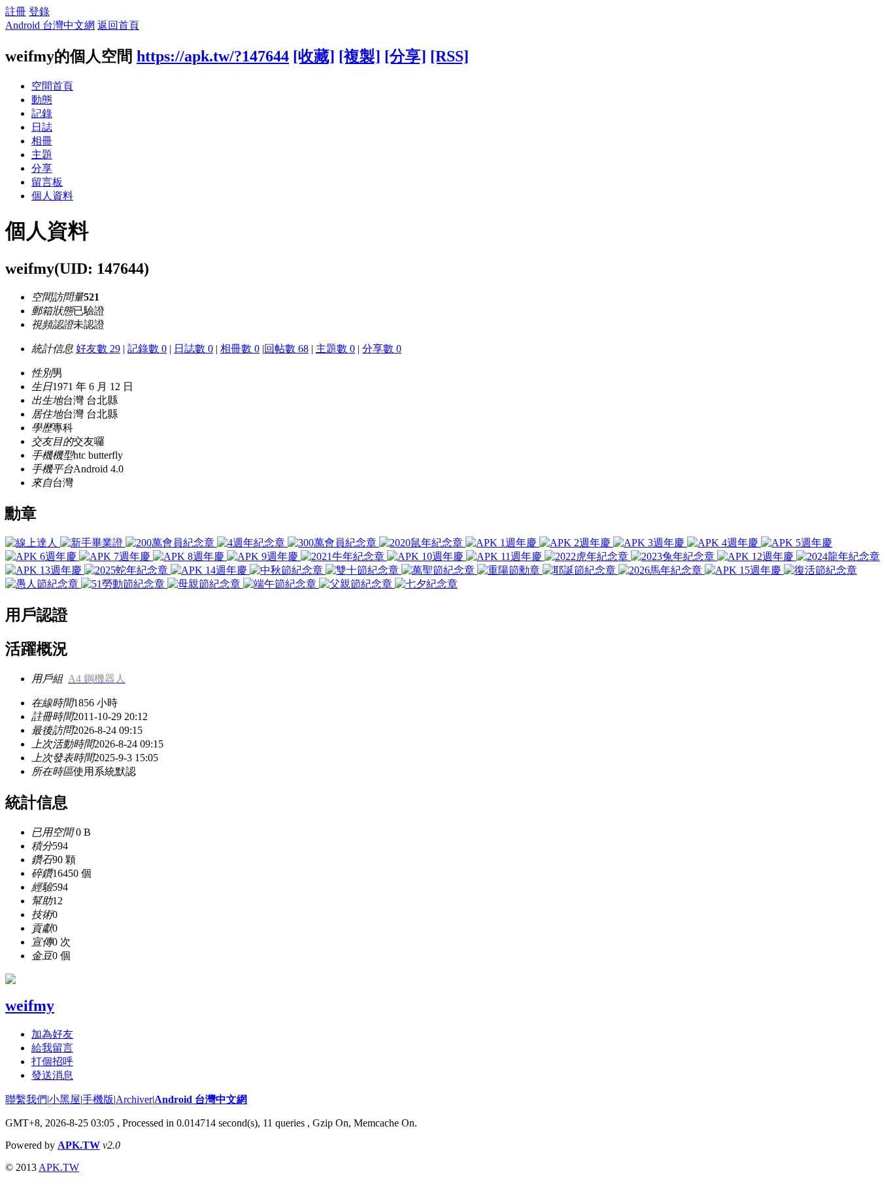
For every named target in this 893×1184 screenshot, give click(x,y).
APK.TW (79, 1145)
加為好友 (52, 1034)
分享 (41, 168)
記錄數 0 (147, 348)
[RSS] (449, 56)
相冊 (41, 140)
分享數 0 (381, 348)
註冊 (15, 11)
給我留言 (52, 1047)
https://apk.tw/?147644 (213, 56)
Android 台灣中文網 (50, 25)
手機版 (98, 1099)
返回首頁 (118, 25)
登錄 (39, 11)
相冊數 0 (240, 348)
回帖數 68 (286, 348)
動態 (41, 99)
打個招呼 (52, 1061)
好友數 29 (98, 348)
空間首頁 (52, 85)
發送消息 (52, 1075)
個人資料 (52, 195)
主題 (41, 154)
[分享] (405, 56)
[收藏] (314, 56)
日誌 (41, 127)
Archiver (134, 1099)
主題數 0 (335, 348)
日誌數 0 (193, 348)
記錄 (41, 113)
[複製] (359, 56)
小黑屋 (64, 1099)
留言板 (47, 182)
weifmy (29, 1005)
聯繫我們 (26, 1099)
